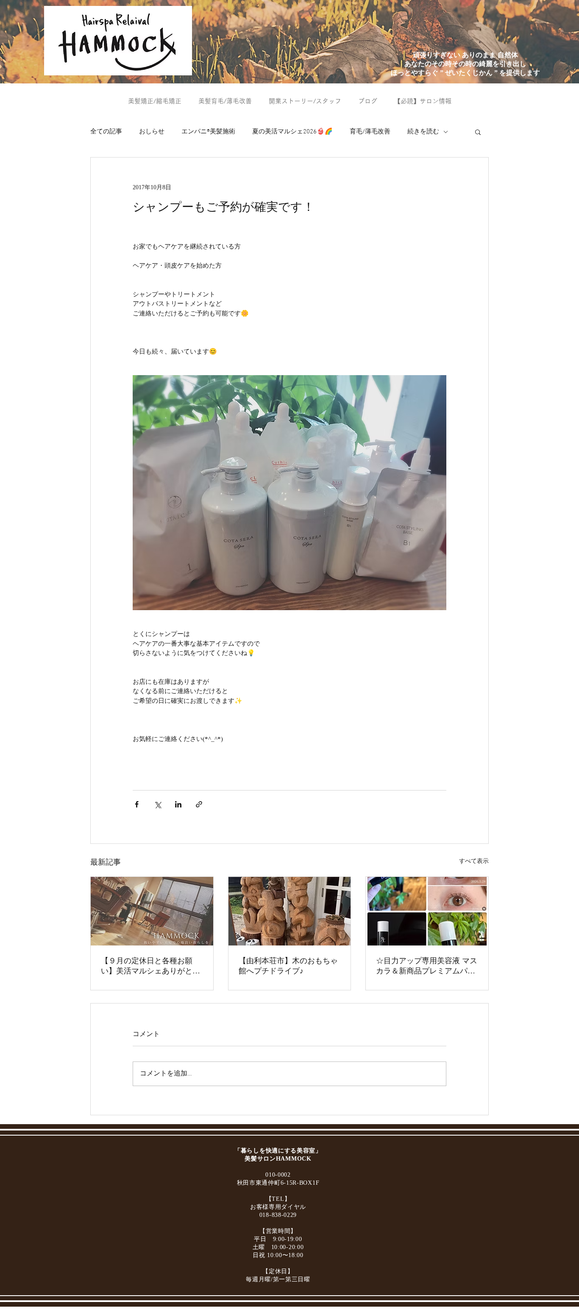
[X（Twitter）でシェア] (157, 804)
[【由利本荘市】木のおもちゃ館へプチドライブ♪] (289, 911)
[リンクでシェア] (199, 804)
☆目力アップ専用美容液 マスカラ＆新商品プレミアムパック (426, 966)
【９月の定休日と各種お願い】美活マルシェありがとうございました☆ (150, 966)
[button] (478, 131)
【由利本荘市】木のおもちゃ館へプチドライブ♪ (288, 965)
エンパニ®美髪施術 (208, 131)
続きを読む (423, 131)
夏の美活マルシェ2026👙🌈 (292, 131)
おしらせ (151, 131)
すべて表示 (474, 861)
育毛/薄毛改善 (370, 131)
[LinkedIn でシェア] (178, 804)
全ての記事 (106, 131)
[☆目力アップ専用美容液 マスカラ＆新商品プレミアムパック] (427, 911)
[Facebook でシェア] (137, 804)
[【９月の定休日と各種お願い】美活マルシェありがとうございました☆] (152, 911)
